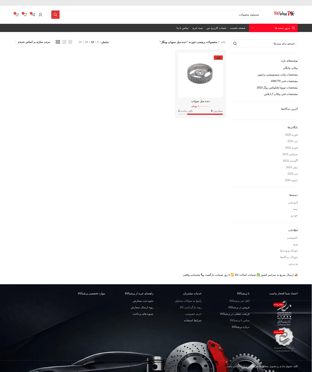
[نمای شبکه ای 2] (70, 42)
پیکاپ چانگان (290, 68)
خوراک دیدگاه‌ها (289, 257)
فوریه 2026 (291, 134)
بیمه (295, 208)
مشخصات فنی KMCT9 (284, 81)
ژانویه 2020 (291, 180)
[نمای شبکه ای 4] (58, 42)
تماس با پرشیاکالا (240, 320)
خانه (223, 42)
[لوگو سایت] (284, 14)
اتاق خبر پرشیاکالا (239, 300)
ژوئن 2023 (292, 167)
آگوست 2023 (290, 160)
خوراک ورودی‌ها (289, 250)
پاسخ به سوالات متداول (188, 300)
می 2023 (292, 173)
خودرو (294, 215)
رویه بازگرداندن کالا (191, 307)
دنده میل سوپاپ (200, 101)
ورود (295, 244)
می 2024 (292, 141)
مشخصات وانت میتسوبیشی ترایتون (277, 74)
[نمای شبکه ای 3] (64, 42)
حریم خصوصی (193, 313)
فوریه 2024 (291, 147)
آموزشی (293, 202)
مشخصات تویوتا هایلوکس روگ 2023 (277, 87)
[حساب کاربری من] (40, 14)
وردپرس (293, 263)
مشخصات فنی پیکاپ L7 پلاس (281, 94)
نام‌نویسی (292, 237)
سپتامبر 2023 (290, 154)
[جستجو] (55, 14)
